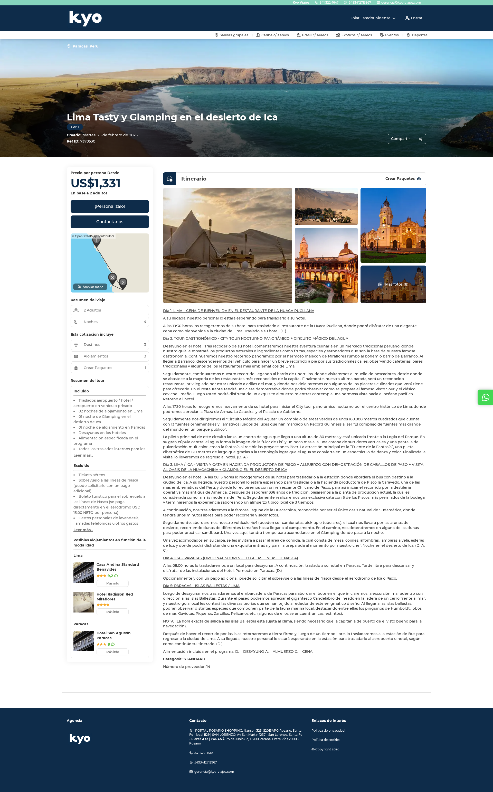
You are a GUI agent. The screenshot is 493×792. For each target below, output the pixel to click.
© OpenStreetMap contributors (93, 236)
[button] (96, 241)
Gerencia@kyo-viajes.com (401, 2)
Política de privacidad (328, 730)
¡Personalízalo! (110, 206)
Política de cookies (325, 740)
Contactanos (109, 221)
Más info (112, 583)
